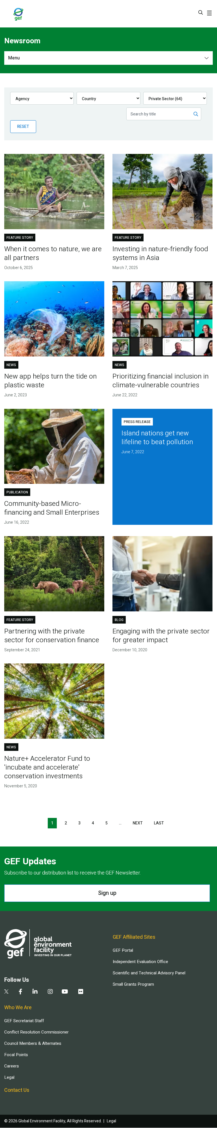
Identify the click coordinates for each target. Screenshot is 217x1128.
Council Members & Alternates (32, 1043)
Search (200, 12)
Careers (11, 1066)
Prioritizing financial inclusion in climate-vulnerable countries (160, 380)
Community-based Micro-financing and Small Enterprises (51, 508)
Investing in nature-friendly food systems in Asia (160, 253)
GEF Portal (123, 950)
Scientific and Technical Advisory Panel (149, 973)
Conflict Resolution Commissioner (36, 1032)
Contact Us (16, 1090)
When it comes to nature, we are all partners (53, 253)
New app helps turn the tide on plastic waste (50, 380)
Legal (9, 1077)
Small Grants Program (133, 984)
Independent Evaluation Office (140, 962)
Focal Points (16, 1055)
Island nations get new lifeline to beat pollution (157, 437)
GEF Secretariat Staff (24, 1021)
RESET (23, 127)
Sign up (107, 893)
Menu (14, 58)
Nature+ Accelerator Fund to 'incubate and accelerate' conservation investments (47, 767)
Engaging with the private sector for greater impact (161, 635)
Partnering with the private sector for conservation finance (51, 635)
